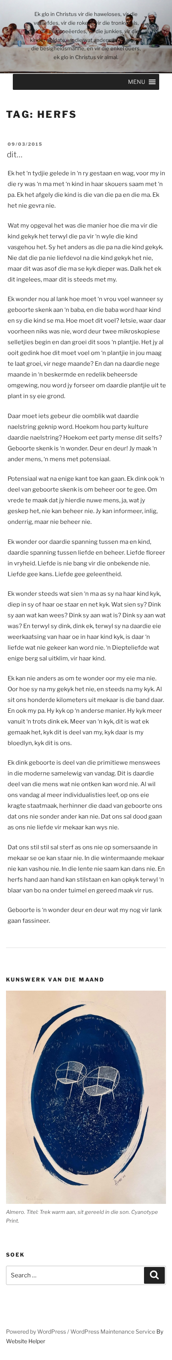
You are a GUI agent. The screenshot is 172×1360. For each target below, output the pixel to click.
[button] (136, 82)
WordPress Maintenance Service (112, 1331)
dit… (14, 154)
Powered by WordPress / (38, 1331)
